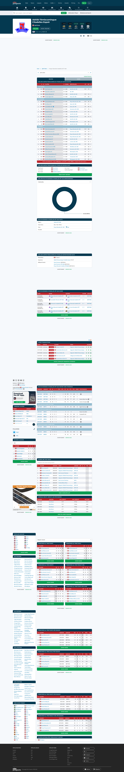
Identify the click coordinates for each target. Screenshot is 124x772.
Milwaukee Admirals (29, 617)
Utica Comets (27, 640)
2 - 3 (83, 311)
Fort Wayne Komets (18, 661)
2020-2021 (40, 411)
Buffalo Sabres (17, 562)
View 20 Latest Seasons (64, 514)
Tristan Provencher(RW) (50, 146)
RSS (68, 761)
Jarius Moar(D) (48, 116)
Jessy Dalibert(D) (48, 106)
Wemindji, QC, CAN (74, 121)
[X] (16, 380)
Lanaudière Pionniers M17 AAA (57, 299)
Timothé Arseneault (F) (45, 601)
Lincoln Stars (16, 697)
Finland (14, 755)
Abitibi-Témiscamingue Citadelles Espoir (62, 260)
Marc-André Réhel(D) (49, 124)
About (68, 752)
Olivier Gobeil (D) (72, 577)
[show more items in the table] (34, 424)
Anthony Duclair (25, 387)
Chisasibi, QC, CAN (74, 156)
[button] (87, 8)
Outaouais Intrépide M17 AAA (57, 303)
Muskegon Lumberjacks (29, 686)
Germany (14, 757)
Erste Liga (28, 714)
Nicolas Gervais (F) (44, 558)
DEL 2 (17, 732)
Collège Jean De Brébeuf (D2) (76, 355)
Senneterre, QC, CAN (74, 109)
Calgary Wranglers (18, 619)
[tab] (51, 79)
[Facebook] (14, 380)
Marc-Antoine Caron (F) (45, 572)
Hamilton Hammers (18, 633)
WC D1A (17, 738)
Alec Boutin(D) (48, 104)
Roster (51, 79)
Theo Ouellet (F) (45, 468)
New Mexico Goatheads (29, 650)
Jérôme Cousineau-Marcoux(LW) (52, 134)
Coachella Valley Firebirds (17, 627)
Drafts (52, 3)
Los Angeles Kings (17, 580)
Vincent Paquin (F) (72, 558)
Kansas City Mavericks (18, 675)
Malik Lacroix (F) (72, 596)
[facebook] (84, 36)
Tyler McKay (22, 385)
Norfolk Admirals (28, 652)
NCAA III (28, 727)
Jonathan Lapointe (57, 171)
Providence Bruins (28, 621)
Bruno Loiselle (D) (72, 574)
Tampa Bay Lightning (29, 575)
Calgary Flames (17, 564)
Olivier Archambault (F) (73, 569)
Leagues (39, 3)
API (68, 759)
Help (68, 753)
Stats (26, 3)
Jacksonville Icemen (18, 671)
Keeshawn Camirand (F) (46, 473)
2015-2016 (40, 426)
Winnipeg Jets (27, 586)
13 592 (90, 36)
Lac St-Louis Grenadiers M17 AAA (74, 308)
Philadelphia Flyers (28, 566)
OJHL (27, 413)
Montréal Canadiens (18, 584)
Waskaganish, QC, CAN (74, 159)
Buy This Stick (23, 507)
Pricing (73, 3)
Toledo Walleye (28, 667)
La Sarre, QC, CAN (73, 111)
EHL (16, 718)
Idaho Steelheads (17, 667)
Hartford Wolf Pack (18, 635)
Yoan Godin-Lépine (83, 169)
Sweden (14, 750)
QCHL (75, 473)
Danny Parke (82, 168)
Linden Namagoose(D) (50, 121)
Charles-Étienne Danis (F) (61, 358)
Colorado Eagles (17, 629)
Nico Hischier (20, 458)
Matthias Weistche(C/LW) (50, 159)
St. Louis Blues (28, 573)
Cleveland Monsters (18, 625)
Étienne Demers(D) (49, 109)
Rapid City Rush (28, 655)
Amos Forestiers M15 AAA (59, 264)
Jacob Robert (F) (72, 572)
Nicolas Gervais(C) (49, 139)
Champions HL (19, 720)
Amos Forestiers (57, 262)
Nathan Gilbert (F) (45, 485)
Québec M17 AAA (57, 222)
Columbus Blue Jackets (18, 571)
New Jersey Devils (28, 559)
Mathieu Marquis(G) (49, 94)
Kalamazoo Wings (17, 673)
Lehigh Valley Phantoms (29, 614)
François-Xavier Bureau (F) (46, 555)
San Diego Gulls (28, 626)
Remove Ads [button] (104, 40)
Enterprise (69, 762)
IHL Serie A (28, 707)
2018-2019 (40, 416)
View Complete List (64, 493)
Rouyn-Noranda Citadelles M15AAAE (61, 266)
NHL (27, 421)
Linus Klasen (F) (18, 416)
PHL (27, 716)
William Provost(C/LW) (49, 149)
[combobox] (40, 13)
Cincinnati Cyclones (18, 657)
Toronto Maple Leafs (29, 577)
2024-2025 (40, 396)
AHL (27, 418)
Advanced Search (86, 13)
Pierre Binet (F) (44, 596)
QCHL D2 (76, 468)
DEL (16, 731)
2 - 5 (83, 299)
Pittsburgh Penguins (29, 568)
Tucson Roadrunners (29, 638)
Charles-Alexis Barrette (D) (61, 350)
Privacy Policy (70, 755)
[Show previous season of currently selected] (38, 72)
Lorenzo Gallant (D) (60, 352)
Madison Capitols (28, 684)
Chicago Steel (17, 687)
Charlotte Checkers (18, 621)
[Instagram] (19, 380)
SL (16, 729)
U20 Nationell (18, 709)
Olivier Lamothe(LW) (49, 144)
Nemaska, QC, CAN (74, 116)
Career (68, 764)
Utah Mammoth (28, 579)
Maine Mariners (17, 676)
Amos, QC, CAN (73, 96)
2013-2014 (40, 434)
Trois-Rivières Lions (29, 670)
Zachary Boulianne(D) (49, 101)
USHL (27, 537)
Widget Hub (69, 750)
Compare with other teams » (80, 161)
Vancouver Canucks (29, 580)
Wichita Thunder (28, 676)
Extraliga (28, 547)
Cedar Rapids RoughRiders (16, 685)
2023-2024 (40, 399)
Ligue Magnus (29, 709)
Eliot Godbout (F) (72, 593)
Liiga (27, 544)
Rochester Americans (29, 623)
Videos (46, 3)
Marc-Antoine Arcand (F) (46, 553)
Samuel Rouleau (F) (45, 644)
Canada (14, 752)
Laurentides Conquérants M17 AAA (74, 296)
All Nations (15, 759)
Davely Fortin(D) (48, 111)
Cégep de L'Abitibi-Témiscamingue (77, 347)
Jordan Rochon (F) (45, 720)
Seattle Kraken (28, 571)
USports (27, 731)
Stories (60, 3)
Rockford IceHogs (28, 625)
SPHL (17, 542)
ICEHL (17, 740)
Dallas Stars (16, 573)
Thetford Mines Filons (62, 482)
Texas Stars (27, 635)
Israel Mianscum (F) (45, 550)
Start (38, 68)
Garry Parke (55, 168)
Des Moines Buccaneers (19, 689)
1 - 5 (83, 296)
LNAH (27, 729)
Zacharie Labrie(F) (49, 141)
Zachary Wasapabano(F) (50, 156)
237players (42, 740)
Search (64, 13)
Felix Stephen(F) (48, 151)
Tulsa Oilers (27, 672)
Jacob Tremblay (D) (45, 701)
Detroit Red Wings (17, 575)
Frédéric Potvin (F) (72, 601)
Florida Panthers (17, 579)
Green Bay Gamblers (18, 696)
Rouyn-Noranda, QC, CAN (75, 101)
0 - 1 (83, 303)
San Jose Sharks (28, 570)
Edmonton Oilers (17, 577)
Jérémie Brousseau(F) (49, 131)
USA (13, 753)
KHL (27, 540)
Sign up (84, 3)
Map (68, 227)
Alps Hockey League (30, 705)
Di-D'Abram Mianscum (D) (74, 598)
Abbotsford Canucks (18, 614)
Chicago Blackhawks (18, 568)
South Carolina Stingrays (28, 663)
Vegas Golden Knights (29, 582)
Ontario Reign (27, 619)
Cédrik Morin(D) (48, 119)
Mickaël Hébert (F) (45, 706)
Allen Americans (17, 652)
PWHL (27, 738)
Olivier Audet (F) (45, 478)
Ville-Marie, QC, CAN (74, 146)
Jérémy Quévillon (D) (46, 482)
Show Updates (45, 28)
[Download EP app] (24, 397)
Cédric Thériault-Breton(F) (50, 154)
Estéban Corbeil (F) (60, 347)
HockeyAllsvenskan (20, 707)
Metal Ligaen (18, 716)
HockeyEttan (29, 416)
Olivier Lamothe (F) (73, 555)
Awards (67, 3)
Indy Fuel (16, 669)
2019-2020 (40, 414)
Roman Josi (19, 456)
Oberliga (17, 734)
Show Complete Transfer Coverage (64, 361)
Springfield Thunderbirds (27, 631)
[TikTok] (23, 380)
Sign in (89, 3)
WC (16, 736)
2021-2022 (40, 406)
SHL (27, 542)
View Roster (51, 501)
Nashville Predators (18, 586)
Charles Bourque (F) (46, 480)
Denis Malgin (20, 453)
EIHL (27, 711)
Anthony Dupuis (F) (45, 548)
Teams (32, 3)
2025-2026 (40, 394)
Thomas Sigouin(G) (49, 96)
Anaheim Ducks (17, 559)
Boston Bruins (17, 561)
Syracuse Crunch (28, 633)
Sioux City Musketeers (29, 690)
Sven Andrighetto (20, 448)
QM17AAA (37, 25)
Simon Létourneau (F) (60, 355)
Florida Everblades (17, 659)
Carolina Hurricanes (18, 566)
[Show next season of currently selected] (90, 72)
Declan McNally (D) (19, 413)
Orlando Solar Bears (29, 653)
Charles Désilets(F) (49, 136)
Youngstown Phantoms (29, 699)
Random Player (74, 13)
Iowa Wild (16, 641)
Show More (24, 461)
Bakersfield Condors (18, 616)
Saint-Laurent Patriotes (63, 473)
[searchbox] (40, 13)
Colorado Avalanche (18, 570)
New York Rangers (28, 562)
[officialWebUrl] (81, 36)
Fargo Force (16, 694)
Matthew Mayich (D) (19, 411)
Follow (35, 28)
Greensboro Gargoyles (18, 662)
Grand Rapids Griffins (18, 631)
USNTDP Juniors (28, 695)
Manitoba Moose (28, 616)
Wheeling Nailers (28, 674)
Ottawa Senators (28, 564)
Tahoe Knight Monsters (29, 665)
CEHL (27, 713)
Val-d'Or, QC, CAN (73, 89)
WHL (17, 546)
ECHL (17, 540)
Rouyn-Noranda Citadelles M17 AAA (57, 296)
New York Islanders (29, 561)
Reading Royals (28, 657)
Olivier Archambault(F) (50, 129)
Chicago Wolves (17, 623)
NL (26, 546)
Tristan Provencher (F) (45, 728)
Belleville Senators (18, 617)
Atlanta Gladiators (18, 653)
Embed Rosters (87, 76)
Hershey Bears (17, 640)
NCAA (27, 411)
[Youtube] (21, 380)
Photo (68, 757)
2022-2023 (40, 401)
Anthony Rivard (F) (45, 661)
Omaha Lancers (28, 688)
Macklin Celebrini (20, 451)
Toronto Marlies (28, 637)
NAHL (27, 538)
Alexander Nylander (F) (19, 418)
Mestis (17, 714)
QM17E (44, 406)
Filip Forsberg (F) (18, 421)
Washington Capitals (29, 584)
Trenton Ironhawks (29, 669)
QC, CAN (71, 91)
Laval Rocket (16, 643)
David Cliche (55, 169)
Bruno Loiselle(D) (48, 114)
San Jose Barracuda (29, 628)
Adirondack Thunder (18, 650)
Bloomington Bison (18, 655)
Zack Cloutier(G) (48, 89)
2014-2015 (40, 431)
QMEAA (45, 411)
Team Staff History (64, 174)
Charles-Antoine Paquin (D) (46, 577)
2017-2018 (40, 419)
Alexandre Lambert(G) (50, 91)
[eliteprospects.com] (17, 3)
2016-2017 (40, 421)
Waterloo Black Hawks (29, 697)
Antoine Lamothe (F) (46, 470)
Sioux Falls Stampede (29, 691)
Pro (79, 3)
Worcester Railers (28, 678)
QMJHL (17, 549)
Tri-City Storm (27, 693)
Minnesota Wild (17, 582)
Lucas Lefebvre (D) (45, 487)
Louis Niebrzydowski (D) (47, 490)
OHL (16, 547)
